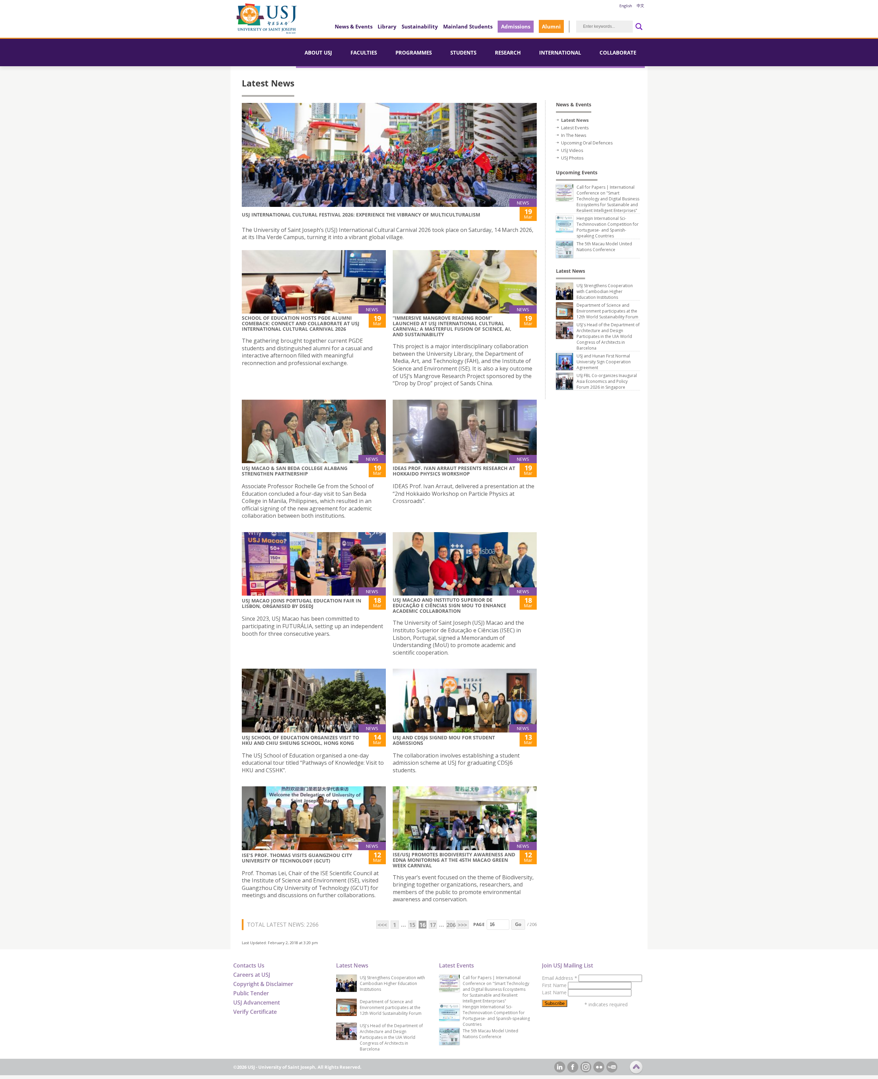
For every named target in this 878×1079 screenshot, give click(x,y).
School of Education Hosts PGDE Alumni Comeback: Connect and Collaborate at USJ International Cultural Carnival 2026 (300, 323)
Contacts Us (248, 965)
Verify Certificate (255, 1012)
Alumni (551, 26)
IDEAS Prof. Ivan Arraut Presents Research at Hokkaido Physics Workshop (454, 471)
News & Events (353, 26)
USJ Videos (572, 150)
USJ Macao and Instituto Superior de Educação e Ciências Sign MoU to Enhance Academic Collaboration (449, 605)
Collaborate (618, 52)
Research (508, 52)
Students (463, 52)
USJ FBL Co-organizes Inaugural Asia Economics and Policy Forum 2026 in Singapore (607, 381)
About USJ (318, 52)
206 (450, 925)
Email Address (559, 978)
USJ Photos (572, 158)
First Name (555, 985)
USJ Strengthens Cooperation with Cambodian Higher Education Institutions (605, 291)
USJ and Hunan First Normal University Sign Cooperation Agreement (604, 362)
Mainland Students (468, 26)
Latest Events (575, 128)
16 (422, 925)
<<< (382, 925)
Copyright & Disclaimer (263, 984)
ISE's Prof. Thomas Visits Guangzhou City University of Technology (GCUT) (297, 858)
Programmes (413, 52)
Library (387, 26)
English (625, 5)
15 (412, 925)
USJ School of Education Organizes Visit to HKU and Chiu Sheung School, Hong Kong (300, 740)
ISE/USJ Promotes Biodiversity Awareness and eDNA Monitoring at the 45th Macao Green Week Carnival (454, 860)
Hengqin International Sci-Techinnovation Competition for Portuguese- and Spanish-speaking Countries (608, 227)
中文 (640, 5)
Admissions (515, 26)
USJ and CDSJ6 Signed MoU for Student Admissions (444, 740)
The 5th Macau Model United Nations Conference (604, 247)
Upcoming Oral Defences (587, 143)
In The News (573, 135)
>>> (462, 925)
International (560, 52)
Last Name (555, 992)
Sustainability (420, 26)
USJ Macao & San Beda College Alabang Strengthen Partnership (294, 471)
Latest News (575, 120)
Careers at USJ (251, 974)
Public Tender (251, 993)
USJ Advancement (256, 1002)
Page (479, 924)
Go (518, 924)
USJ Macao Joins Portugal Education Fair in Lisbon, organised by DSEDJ (301, 603)
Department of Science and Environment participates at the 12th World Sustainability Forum (607, 311)
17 (433, 925)
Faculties (364, 52)
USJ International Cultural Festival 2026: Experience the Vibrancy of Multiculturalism (361, 214)
